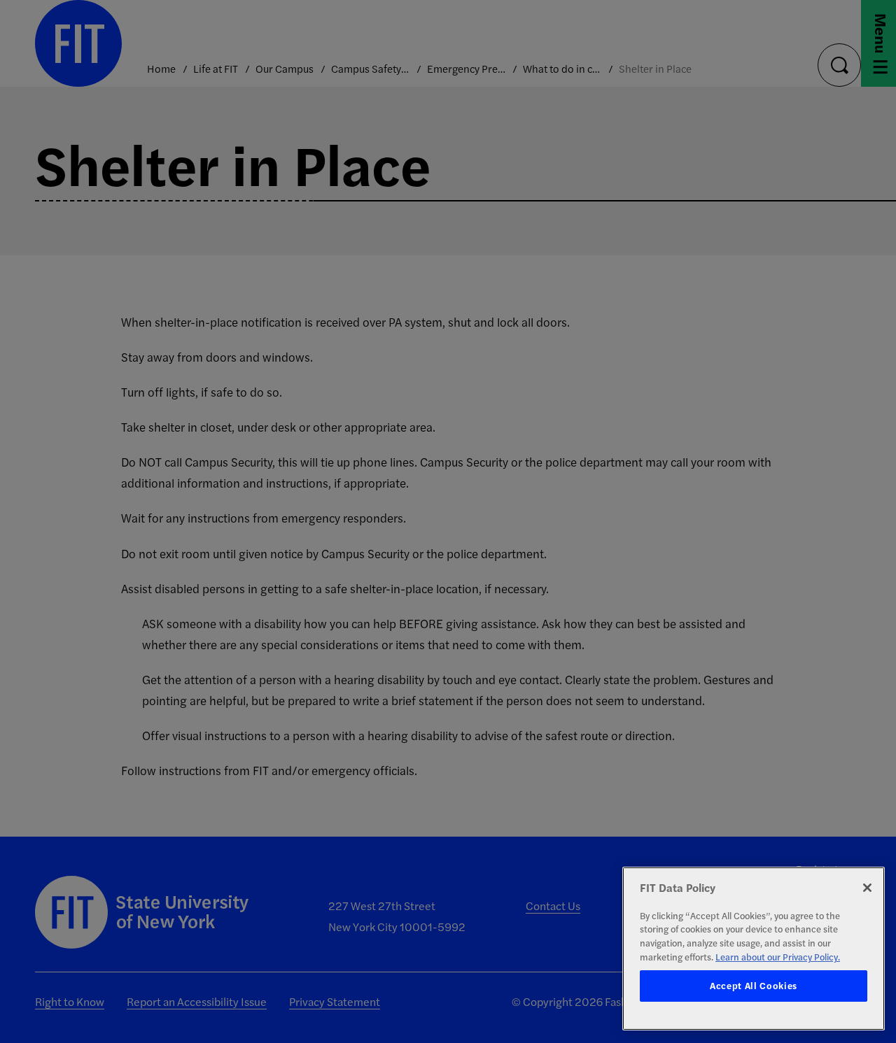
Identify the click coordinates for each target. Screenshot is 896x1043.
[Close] (867, 887)
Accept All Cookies (753, 986)
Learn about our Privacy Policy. (777, 956)
